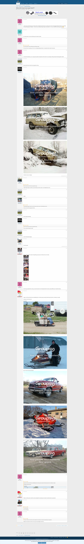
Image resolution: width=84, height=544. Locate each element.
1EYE (17, 9)
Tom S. (20, 504)
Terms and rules (56, 537)
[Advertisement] (45, 23)
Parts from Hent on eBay (42, 15)
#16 (66, 290)
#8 (66, 189)
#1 (66, 19)
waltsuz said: (25, 506)
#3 (66, 38)
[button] (24, 3)
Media (27, 3)
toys (28, 9)
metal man (20, 34)
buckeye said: (26, 184)
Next (21, 17)
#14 (66, 248)
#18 (66, 491)
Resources (30, 3)
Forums (18, 3)
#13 (66, 238)
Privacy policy (60, 537)
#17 (66, 474)
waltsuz (19, 243)
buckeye (19, 63)
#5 (66, 58)
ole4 (19, 252)
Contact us (52, 537)
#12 (66, 230)
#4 (66, 50)
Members (35, 3)
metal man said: (26, 45)
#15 (66, 282)
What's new (22, 3)
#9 (66, 198)
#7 (66, 177)
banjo (20, 182)
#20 (66, 511)
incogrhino (20, 71)
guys (24, 9)
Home (65, 537)
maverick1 (19, 202)
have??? (26, 9)
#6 (66, 67)
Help (63, 537)
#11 (66, 218)
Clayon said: (25, 481)
